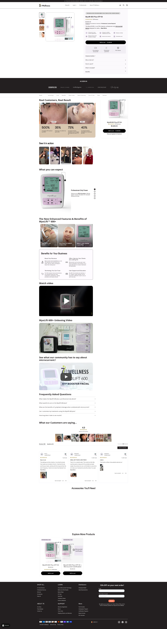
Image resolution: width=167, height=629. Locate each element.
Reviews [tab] (42, 444)
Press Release (40, 609)
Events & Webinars (62, 600)
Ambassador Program (83, 609)
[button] (105, 19)
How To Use (91, 95)
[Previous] (47, 26)
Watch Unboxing (81, 95)
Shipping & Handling (89, 55)
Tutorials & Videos (61, 598)
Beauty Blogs (60, 592)
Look (57, 95)
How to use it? (89, 64)
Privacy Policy (60, 624)
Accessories (39, 594)
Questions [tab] (50, 444)
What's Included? (90, 68)
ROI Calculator (82, 615)
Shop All (39, 596)
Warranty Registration (62, 606)
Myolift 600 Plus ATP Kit (50, 519)
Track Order (60, 611)
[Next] (72, 26)
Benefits (87, 71)
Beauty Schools (82, 613)
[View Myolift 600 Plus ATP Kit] (65, 454)
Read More (104, 28)
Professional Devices (41, 589)
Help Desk (60, 596)
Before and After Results (63, 589)
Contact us (39, 611)
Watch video (72, 95)
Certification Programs (83, 611)
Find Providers (82, 606)
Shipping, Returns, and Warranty (65, 613)
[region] (83, 438)
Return (59, 609)
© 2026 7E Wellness (44, 624)
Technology (51, 95)
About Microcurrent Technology (64, 587)
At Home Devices (41, 587)
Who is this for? (89, 60)
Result (40, 95)
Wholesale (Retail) (82, 587)
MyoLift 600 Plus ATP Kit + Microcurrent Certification (72, 566)
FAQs (98, 95)
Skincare (39, 592)
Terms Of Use (53, 624)
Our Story (39, 606)
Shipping (87, 23)
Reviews (105, 95)
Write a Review (123, 448)
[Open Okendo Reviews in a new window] (123, 444)
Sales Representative (83, 589)
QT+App (60, 594)
